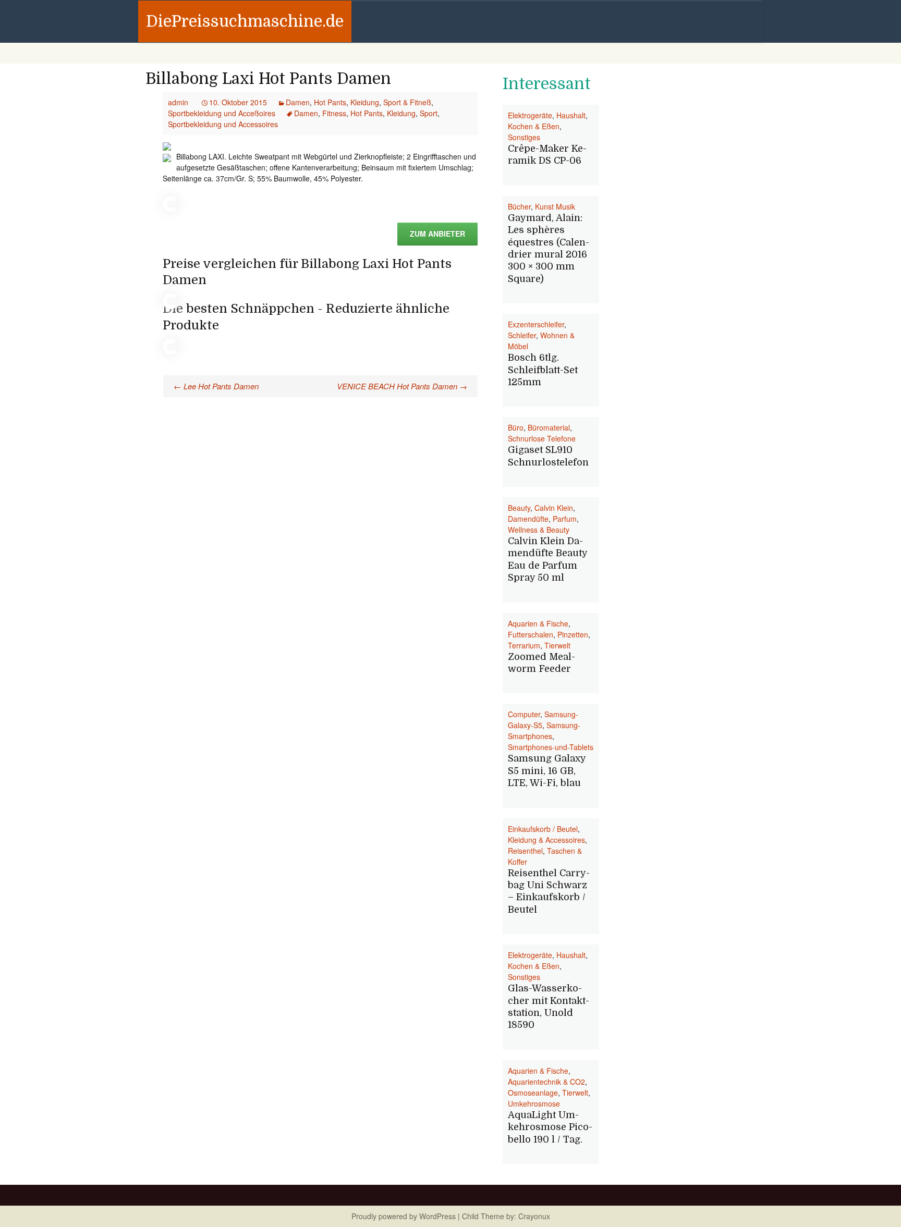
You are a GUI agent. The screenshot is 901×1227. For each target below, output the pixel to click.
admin (178, 102)
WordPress (437, 1216)
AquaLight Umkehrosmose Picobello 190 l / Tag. (550, 1127)
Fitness (334, 113)
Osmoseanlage (533, 1092)
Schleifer (522, 335)
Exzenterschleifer (536, 324)
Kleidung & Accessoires (546, 840)
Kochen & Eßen (533, 126)
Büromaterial (549, 427)
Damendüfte (528, 518)
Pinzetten (572, 634)
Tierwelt (557, 645)
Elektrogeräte (530, 115)
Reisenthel (525, 850)
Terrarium (524, 645)
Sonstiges (524, 137)
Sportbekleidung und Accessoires (223, 124)
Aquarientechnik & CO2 (546, 1081)
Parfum (565, 518)
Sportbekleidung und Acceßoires (221, 113)
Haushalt (571, 115)
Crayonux (533, 1216)
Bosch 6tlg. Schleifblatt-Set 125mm (543, 369)
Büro (515, 427)
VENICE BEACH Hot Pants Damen (402, 386)
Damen (298, 102)
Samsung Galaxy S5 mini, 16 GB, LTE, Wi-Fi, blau (547, 770)
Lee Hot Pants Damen (216, 386)
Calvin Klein (553, 507)
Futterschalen (530, 634)
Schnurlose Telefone (542, 438)
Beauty (519, 507)
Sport (428, 113)
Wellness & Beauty (538, 529)
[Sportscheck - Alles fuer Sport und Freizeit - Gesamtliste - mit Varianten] (167, 145)
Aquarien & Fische (538, 623)
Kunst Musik (555, 206)
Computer (524, 714)
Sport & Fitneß (407, 102)
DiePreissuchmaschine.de (245, 21)
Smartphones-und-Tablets (550, 747)
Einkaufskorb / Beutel (543, 829)
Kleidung (364, 102)
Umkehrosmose (534, 1103)
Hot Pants (330, 102)
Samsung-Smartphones (544, 730)
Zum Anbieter (437, 233)
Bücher (519, 206)
